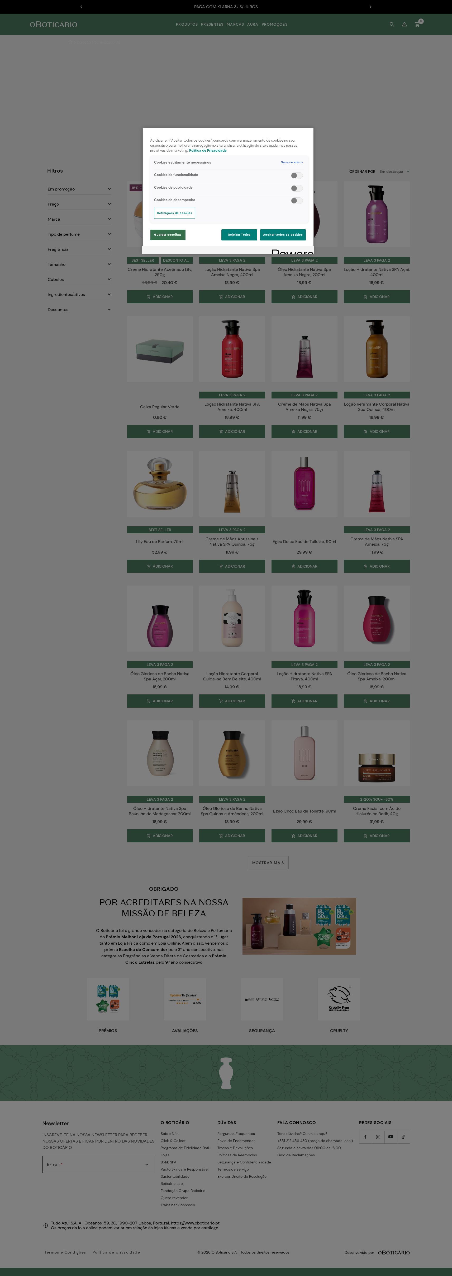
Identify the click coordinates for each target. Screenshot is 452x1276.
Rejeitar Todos (239, 235)
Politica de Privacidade (208, 151)
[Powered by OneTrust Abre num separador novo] (291, 250)
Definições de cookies (174, 213)
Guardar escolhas (168, 235)
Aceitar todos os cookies (283, 235)
